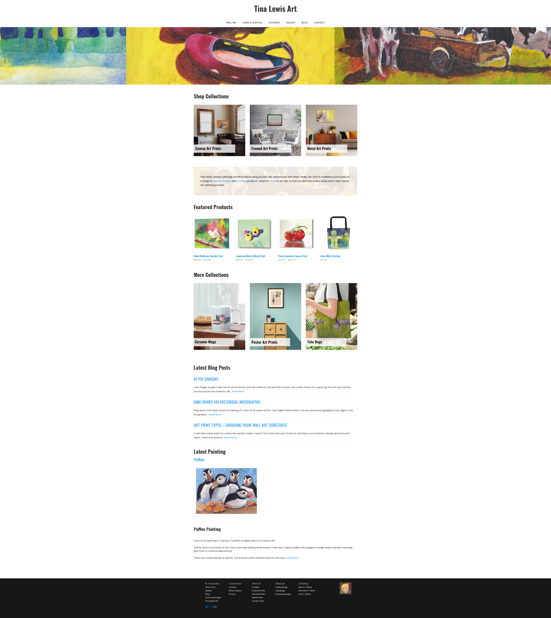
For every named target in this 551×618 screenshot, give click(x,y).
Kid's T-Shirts (305, 594)
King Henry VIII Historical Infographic (227, 402)
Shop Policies (235, 590)
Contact (319, 22)
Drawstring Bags (283, 594)
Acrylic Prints (258, 601)
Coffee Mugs (281, 587)
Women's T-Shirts (307, 590)
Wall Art (231, 22)
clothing (241, 181)
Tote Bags (280, 590)
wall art (217, 181)
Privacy (232, 594)
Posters (255, 587)
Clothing (274, 22)
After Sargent (206, 379)
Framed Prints (258, 590)
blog (272, 181)
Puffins (199, 459)
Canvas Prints (258, 594)
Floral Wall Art (211, 601)
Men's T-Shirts (305, 587)
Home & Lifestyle (252, 22)
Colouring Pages (213, 597)
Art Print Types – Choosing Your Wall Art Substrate (240, 425)
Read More (238, 391)
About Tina (210, 587)
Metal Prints (257, 597)
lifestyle (226, 181)
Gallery (290, 22)
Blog (305, 22)
